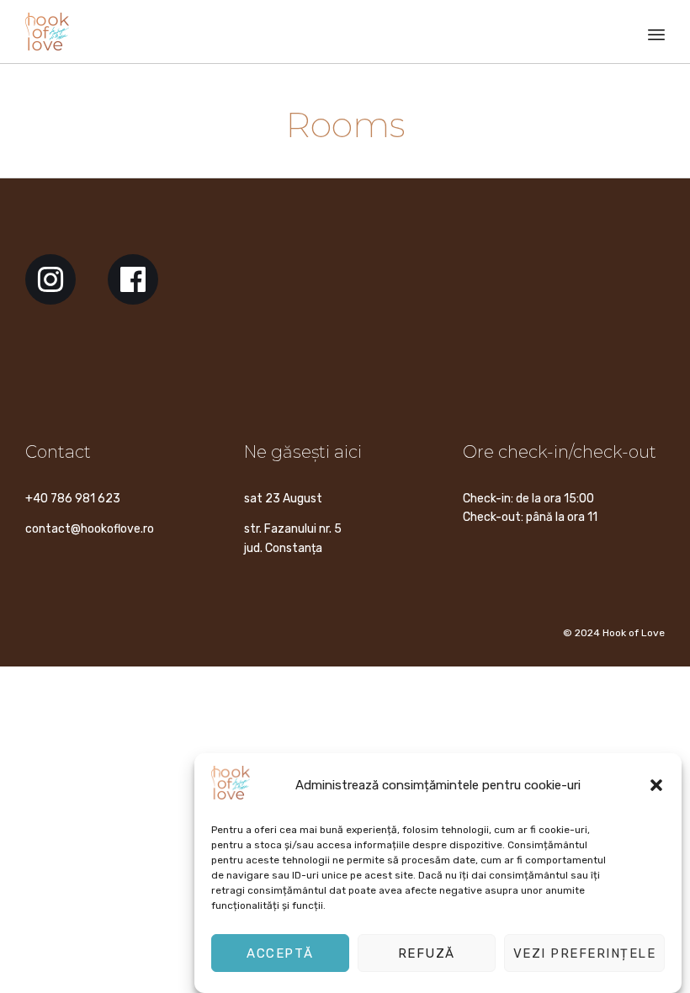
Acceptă (280, 953)
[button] (656, 785)
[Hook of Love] (47, 31)
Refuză (426, 953)
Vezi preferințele (584, 953)
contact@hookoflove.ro (89, 529)
